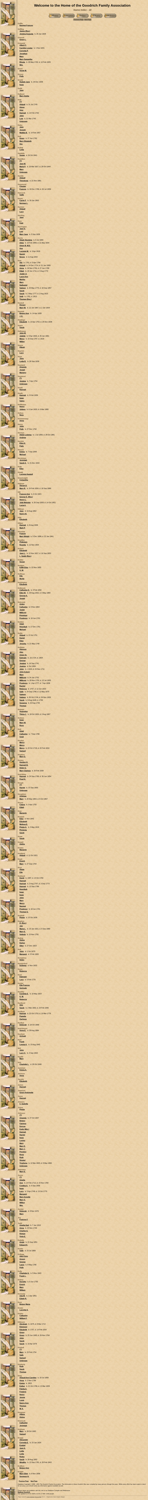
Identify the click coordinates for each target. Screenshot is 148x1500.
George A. (24, 596)
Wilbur (22, 1203)
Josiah (22, 370)
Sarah (22, 291)
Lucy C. (23, 1053)
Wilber (22, 342)
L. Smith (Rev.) (25, 556)
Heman (22, 1234)
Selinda (23, 934)
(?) (21, 102)
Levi (21, 231)
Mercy (22, 339)
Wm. (21, 65)
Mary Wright (24, 536)
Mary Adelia (24, 96)
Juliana (22, 409)
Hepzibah (23, 627)
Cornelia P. (24, 51)
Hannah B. (24, 765)
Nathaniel (23, 285)
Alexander (24, 1440)
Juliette (22, 336)
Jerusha (23, 644)
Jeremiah (23, 460)
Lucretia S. (24, 1310)
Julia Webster (25, 502)
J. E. (21, 316)
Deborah (23, 1025)
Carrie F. (23, 200)
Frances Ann (25, 494)
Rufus (22, 1457)
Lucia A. (23, 505)
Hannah (23, 113)
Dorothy (23, 1282)
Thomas (23, 706)
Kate (21, 223)
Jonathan (23, 54)
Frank (22, 1042)
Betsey (22, 1121)
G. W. (22, 570)
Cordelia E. (24, 994)
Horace (22, 305)
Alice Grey (24, 1256)
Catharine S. (25, 590)
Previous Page (78, 19)
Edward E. (24, 1245)
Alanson (23, 649)
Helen (22, 960)
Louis (22, 1400)
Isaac (22, 85)
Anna (22, 268)
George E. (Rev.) (26, 497)
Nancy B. (23, 514)
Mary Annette (25, 1197)
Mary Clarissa (25, 771)
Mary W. (23, 308)
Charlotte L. (24, 1064)
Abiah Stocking (26, 240)
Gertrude (23, 988)
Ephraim (23, 658)
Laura (22, 1265)
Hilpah (22, 347)
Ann (21, 1183)
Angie (22, 1242)
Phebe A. (23, 827)
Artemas (23, 796)
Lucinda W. (24, 251)
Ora (21, 144)
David (22, 878)
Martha (22, 279)
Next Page (87, 19)
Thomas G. (24, 912)
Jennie (22, 1397)
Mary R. (23, 488)
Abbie (22, 869)
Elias (22, 641)
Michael (23, 454)
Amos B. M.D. (25, 246)
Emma (22, 452)
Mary (22, 56)
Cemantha (24, 480)
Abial (22, 731)
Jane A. (23, 1448)
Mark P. (22, 528)
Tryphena (23, 1163)
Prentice (23, 1152)
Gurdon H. (24, 762)
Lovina (22, 1140)
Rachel (22, 686)
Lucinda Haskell (26, 474)
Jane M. (23, 164)
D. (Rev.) (23, 923)
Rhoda (22, 62)
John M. (23, 333)
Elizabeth (23, 322)
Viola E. (23, 1236)
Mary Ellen (24, 1474)
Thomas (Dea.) (25, 299)
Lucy (22, 212)
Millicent (23, 613)
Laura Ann (24, 277)
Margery (23, 373)
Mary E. (23, 932)
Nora (22, 415)
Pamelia (23, 1016)
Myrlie (22, 579)
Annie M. (23, 71)
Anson (22, 1259)
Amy (21, 110)
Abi (21, 263)
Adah (22, 624)
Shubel (22, 1160)
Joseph (23, 130)
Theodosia (24, 181)
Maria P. (23, 167)
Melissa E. (24, 824)
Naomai (23, 906)
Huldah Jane (25, 82)
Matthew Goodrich (24, 1492)
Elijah (22, 271)
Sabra (22, 401)
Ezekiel (22, 1445)
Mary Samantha (26, 59)
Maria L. (23, 929)
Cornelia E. (24, 1443)
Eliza (21, 469)
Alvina (22, 1417)
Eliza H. (23, 443)
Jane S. (23, 229)
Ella (21, 576)
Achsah (23, 1036)
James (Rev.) (25, 31)
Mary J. (22, 1149)
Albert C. (23, 45)
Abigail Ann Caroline (28, 1378)
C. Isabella (24, 1104)
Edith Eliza (24, 567)
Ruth (22, 1157)
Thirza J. (23, 714)
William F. (23, 1318)
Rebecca (23, 689)
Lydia (22, 150)
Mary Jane (24, 234)
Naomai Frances (26, 25)
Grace (22, 138)
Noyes (22, 257)
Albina (22, 1414)
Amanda (23, 367)
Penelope (23, 615)
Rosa (22, 1155)
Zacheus (23, 1019)
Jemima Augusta (26, 34)
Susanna (23, 703)
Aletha (22, 844)
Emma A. (23, 1070)
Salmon (23, 288)
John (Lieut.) (25, 672)
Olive (22, 946)
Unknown (23, 121)
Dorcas (22, 1126)
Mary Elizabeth (26, 141)
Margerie (23, 813)
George (23, 661)
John (22, 116)
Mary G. (23, 757)
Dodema (23, 965)
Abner (22, 107)
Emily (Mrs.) (24, 1129)
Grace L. (23, 39)
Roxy (22, 725)
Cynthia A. (24, 1186)
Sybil (22, 737)
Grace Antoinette (26, 1092)
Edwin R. (23, 1299)
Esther (22, 1386)
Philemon (23, 542)
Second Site (38, 1497)
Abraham (23, 1324)
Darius (22, 943)
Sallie (22, 195)
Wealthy (23, 1462)
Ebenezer (23, 1327)
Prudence (24, 618)
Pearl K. (23, 779)
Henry (22, 406)
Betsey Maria (25, 1304)
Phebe (22, 917)
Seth (21, 296)
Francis (23, 534)
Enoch (22, 861)
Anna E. (23, 1030)
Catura (22, 805)
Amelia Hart (24, 1225)
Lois (21, 119)
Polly (22, 76)
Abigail (22, 104)
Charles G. (24, 1231)
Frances (23, 189)
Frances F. (24, 1220)
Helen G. (23, 768)
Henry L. (23, 500)
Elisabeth (23, 519)
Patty (22, 446)
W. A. (22, 1409)
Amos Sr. (23, 655)
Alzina (22, 940)
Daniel (22, 638)
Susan (22, 155)
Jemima (23, 381)
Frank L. (23, 1276)
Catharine (24, 607)
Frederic (23, 1392)
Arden (22, 604)
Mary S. (23, 1200)
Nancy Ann (24, 1403)
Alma (22, 243)
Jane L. (22, 553)
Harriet (22, 788)
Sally (22, 692)
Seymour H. (24, 1476)
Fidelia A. (23, 1389)
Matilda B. (24, 133)
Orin (21, 1005)
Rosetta (23, 545)
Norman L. (24, 203)
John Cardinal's (31, 1497)
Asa (21, 248)
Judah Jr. (23, 274)
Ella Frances (25, 985)
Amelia (22, 1180)
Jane (22, 90)
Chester (23, 186)
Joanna (23, 666)
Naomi (22, 254)
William (22, 1290)
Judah (22, 610)
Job (21, 926)
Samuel (23, 751)
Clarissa (23, 1124)
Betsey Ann (24, 313)
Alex (21, 652)
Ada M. (22, 1296)
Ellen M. (23, 593)
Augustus (24, 711)
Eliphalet (23, 977)
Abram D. (23, 486)
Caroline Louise (26, 48)
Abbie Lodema (26, 435)
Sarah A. (23, 463)
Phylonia (23, 830)
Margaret (23, 954)
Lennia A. (23, 1044)
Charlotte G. (24, 1273)
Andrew (23, 438)
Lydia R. (23, 361)
